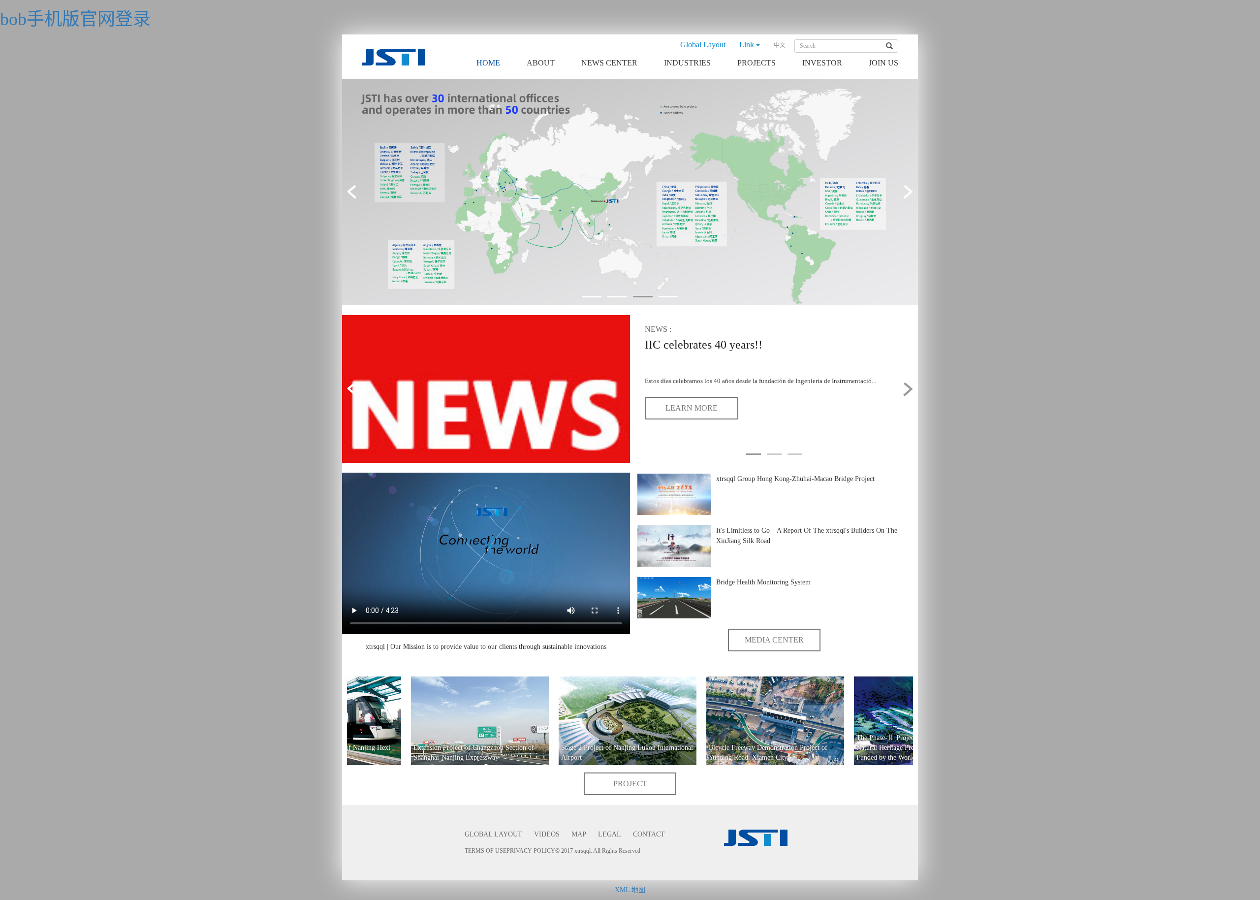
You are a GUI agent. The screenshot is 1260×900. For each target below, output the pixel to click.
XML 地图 (630, 890)
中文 (780, 45)
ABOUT (541, 63)
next (905, 192)
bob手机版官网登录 (75, 19)
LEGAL (609, 834)
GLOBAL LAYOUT (493, 834)
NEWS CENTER (609, 63)
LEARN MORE (691, 408)
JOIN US (883, 63)
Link (747, 44)
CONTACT (649, 834)
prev (354, 192)
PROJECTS (756, 63)
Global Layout (702, 44)
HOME (488, 63)
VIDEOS (547, 834)
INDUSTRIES (687, 63)
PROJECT (630, 783)
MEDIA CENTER (774, 640)
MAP (578, 834)
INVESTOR (822, 63)
